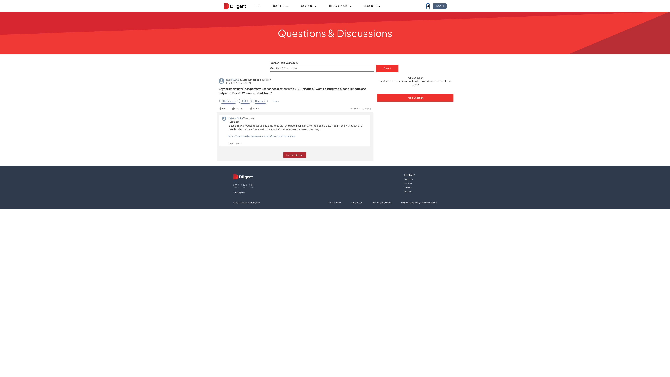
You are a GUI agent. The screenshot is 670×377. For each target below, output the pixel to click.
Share (256, 108)
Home (257, 6)
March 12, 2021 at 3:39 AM (238, 83)
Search (387, 68)
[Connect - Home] (234, 6)
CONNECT (279, 6)
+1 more (275, 101)
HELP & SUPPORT (338, 6)
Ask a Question (415, 97)
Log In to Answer (294, 155)
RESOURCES (370, 6)
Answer (240, 108)
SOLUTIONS (306, 6)
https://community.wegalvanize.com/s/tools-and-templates (261, 136)
